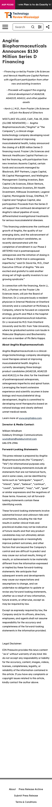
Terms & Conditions (26, 801)
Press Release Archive (31, 789)
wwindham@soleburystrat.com (19, 438)
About (12, 789)
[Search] (32, 27)
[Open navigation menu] (5, 27)
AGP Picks (7, 4)
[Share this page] (48, 27)
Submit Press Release (26, 795)
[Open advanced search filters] (39, 27)
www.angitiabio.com (30, 418)
